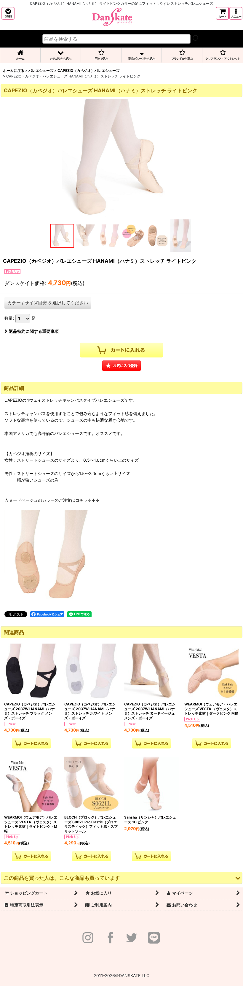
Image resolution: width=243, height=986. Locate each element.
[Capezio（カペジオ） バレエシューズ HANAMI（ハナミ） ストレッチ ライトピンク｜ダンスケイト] (121, 158)
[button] (8, 13)
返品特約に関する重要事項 (34, 331)
